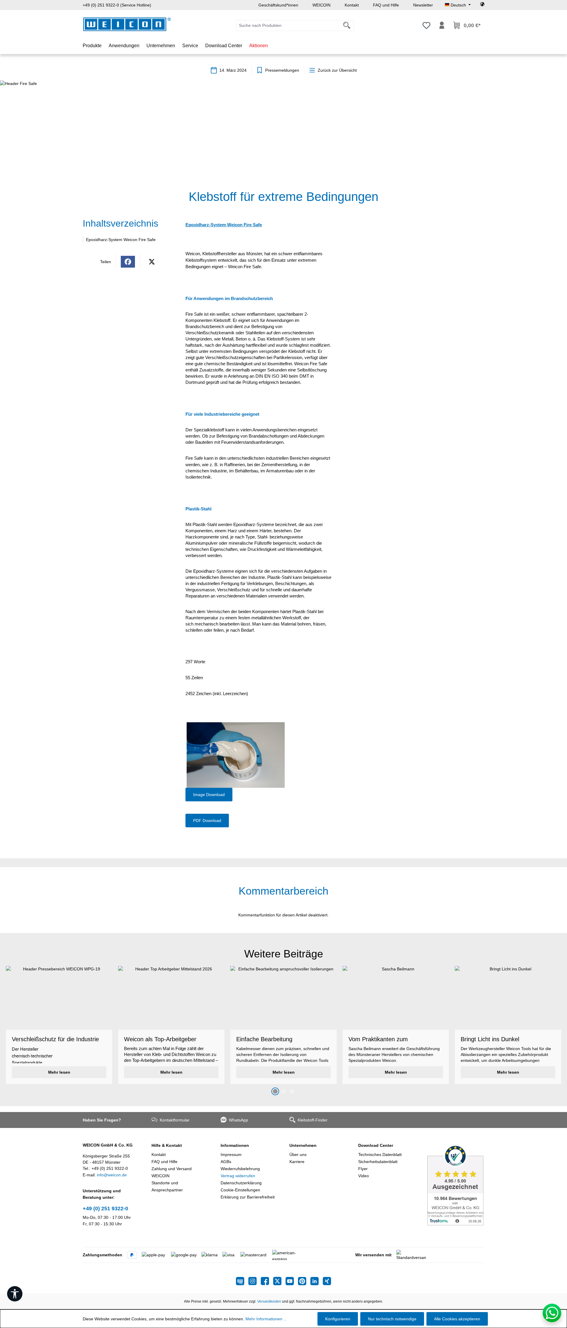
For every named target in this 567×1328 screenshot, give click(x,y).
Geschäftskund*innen (278, 5)
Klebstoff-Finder (313, 1120)
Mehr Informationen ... (266, 1318)
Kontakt (352, 5)
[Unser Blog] (242, 1281)
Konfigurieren (337, 1318)
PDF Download (207, 820)
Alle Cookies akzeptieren (457, 1318)
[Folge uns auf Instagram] (254, 1281)
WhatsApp (238, 1120)
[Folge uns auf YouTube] (292, 1281)
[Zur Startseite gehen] (127, 24)
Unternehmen (303, 1145)
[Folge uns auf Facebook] (267, 1281)
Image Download (209, 794)
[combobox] (288, 25)
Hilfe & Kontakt (166, 1145)
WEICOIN (321, 5)
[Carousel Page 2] (283, 1091)
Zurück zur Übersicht (337, 70)
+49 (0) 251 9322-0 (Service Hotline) (117, 5)
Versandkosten (269, 1301)
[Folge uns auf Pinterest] (304, 1281)
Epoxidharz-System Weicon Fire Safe (121, 239)
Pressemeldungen (282, 70)
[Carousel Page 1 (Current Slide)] (275, 1091)
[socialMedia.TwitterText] (279, 1281)
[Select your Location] (482, 5)
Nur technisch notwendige (392, 1318)
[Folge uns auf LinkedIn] (316, 1281)
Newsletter (423, 5)
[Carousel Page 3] (291, 1091)
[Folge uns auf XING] (327, 1281)
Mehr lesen (59, 1072)
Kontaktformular (175, 1120)
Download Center (375, 1145)
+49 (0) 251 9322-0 (105, 1208)
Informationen (235, 1145)
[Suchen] (347, 25)
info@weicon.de (112, 1175)
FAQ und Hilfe (386, 5)
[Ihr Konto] (441, 25)
